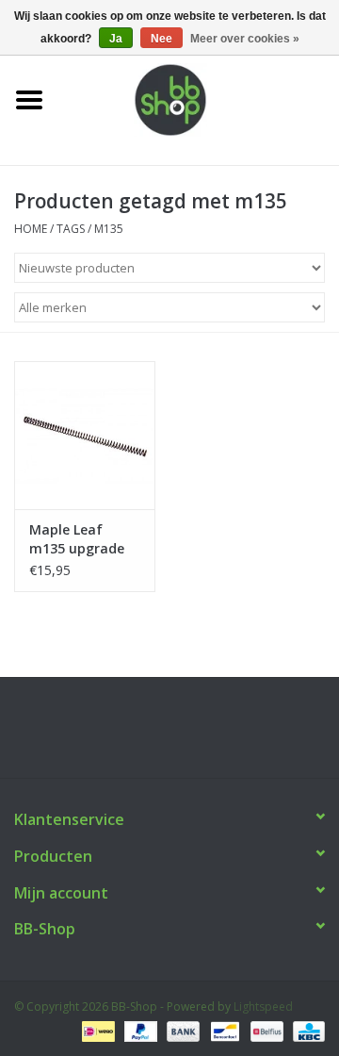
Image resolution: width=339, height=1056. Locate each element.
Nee (161, 38)
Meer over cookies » (244, 38)
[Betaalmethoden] (96, 1030)
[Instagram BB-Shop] (186, 734)
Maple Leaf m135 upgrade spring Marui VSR (76, 539)
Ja (115, 38)
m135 (108, 229)
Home (30, 229)
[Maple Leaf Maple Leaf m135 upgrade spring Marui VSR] (84, 435)
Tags (70, 229)
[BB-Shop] (198, 98)
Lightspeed (263, 1006)
